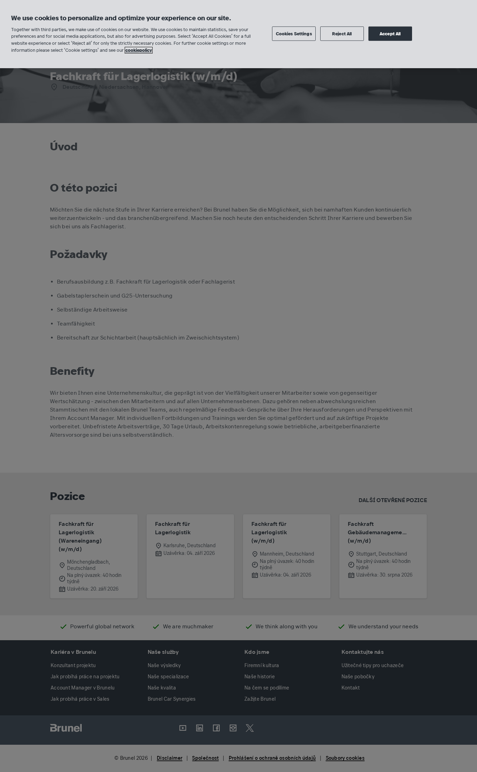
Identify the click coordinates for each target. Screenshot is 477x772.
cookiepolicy (138, 50)
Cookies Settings (294, 33)
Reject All (342, 33)
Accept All (390, 33)
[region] (238, 34)
